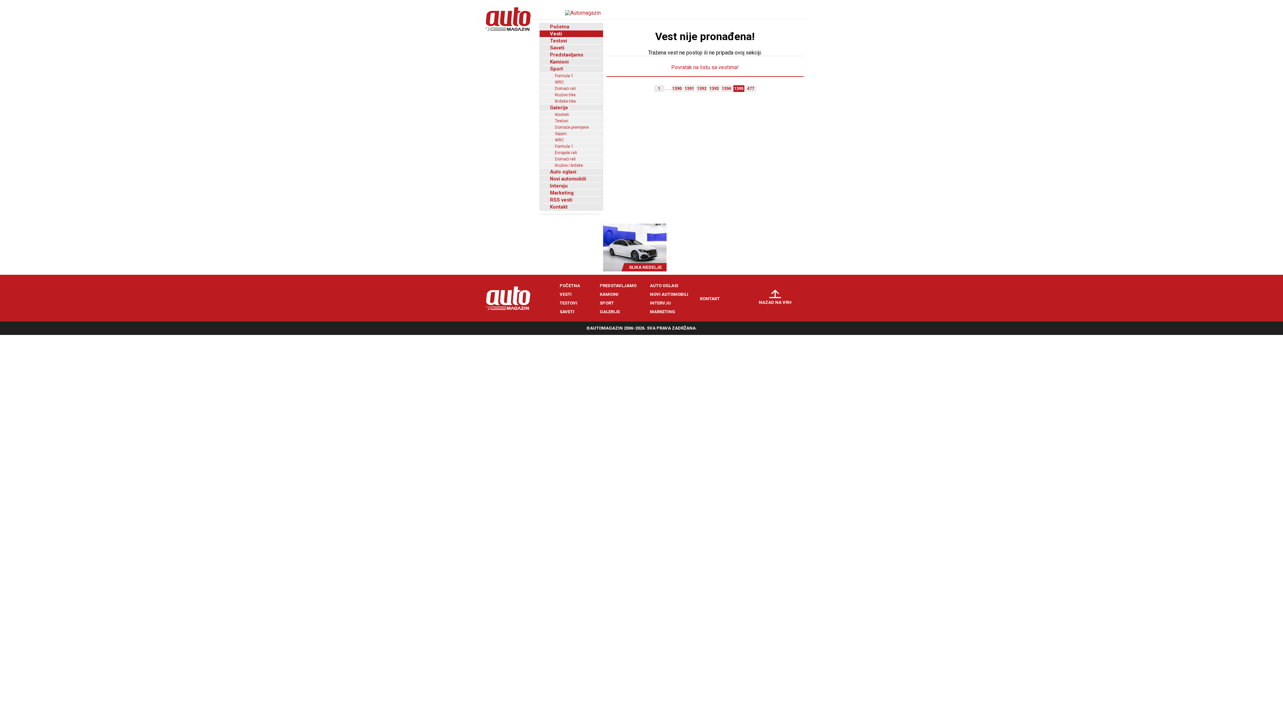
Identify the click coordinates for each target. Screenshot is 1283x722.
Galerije (559, 108)
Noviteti (562, 114)
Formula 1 (564, 76)
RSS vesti (561, 200)
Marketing (562, 193)
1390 (677, 88)
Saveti (557, 48)
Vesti (556, 34)
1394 (726, 88)
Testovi (558, 41)
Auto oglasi (563, 172)
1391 (689, 88)
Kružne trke (565, 95)
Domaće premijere (572, 127)
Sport (556, 69)
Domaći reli (565, 88)
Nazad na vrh (775, 302)
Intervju (559, 186)
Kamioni (559, 62)
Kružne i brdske (569, 165)
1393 (714, 88)
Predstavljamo (566, 55)
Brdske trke (565, 101)
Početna (559, 27)
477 (750, 88)
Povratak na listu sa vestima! (705, 67)
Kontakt (559, 207)
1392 (701, 88)
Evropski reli (566, 152)
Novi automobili (568, 179)
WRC (559, 82)
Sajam (561, 133)
